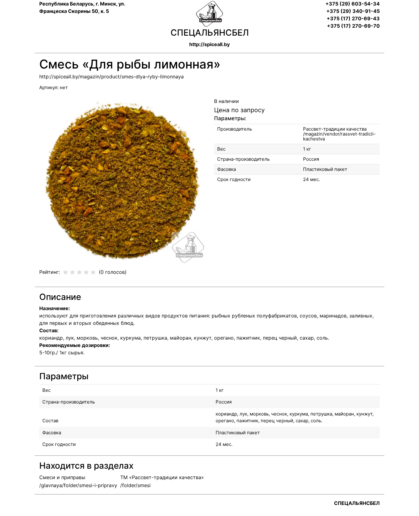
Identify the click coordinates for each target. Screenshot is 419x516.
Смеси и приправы (62, 477)
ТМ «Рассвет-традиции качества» (162, 477)
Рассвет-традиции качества (335, 129)
